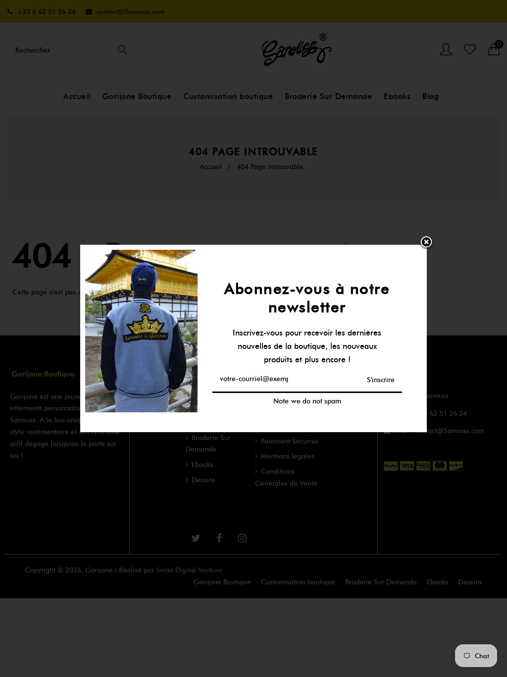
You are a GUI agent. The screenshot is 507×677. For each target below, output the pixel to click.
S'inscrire (381, 379)
